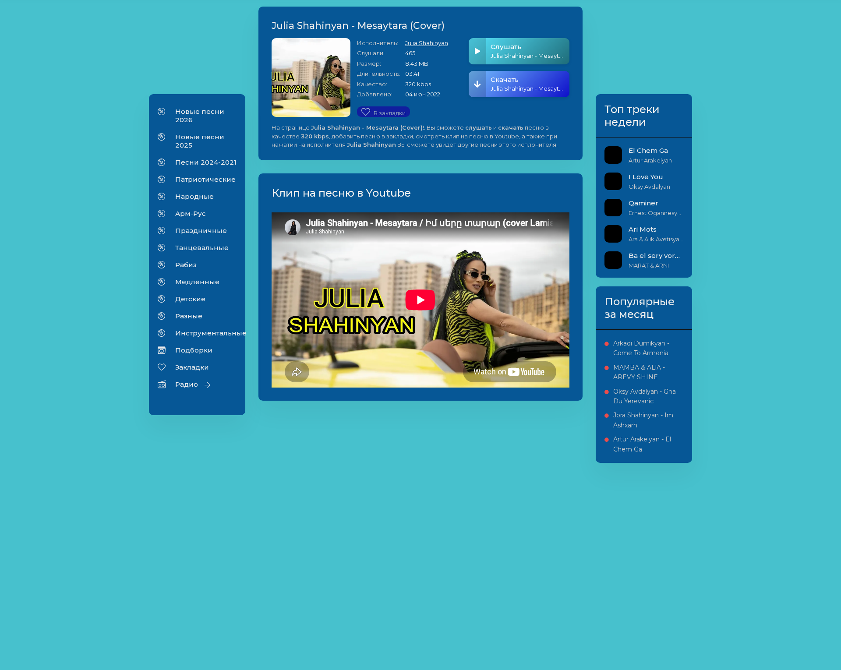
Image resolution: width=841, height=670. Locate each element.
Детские (190, 299)
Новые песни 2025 (199, 141)
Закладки (192, 367)
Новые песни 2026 (199, 115)
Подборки (193, 350)
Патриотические (205, 179)
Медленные (197, 282)
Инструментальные (206, 333)
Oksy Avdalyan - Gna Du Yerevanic (644, 396)
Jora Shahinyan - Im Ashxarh (643, 420)
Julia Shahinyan (426, 42)
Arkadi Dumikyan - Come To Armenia (641, 348)
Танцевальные (202, 247)
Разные (188, 316)
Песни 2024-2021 (206, 162)
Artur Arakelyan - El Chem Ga (642, 444)
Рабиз (186, 265)
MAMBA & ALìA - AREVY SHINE (639, 372)
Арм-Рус (190, 213)
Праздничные (201, 230)
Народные (194, 196)
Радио (186, 384)
